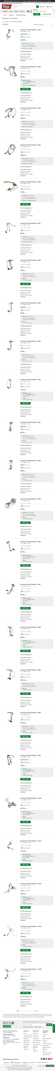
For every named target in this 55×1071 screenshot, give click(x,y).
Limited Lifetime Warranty (25, 54)
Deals (11, 11)
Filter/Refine (5, 24)
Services (16, 11)
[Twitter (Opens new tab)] (44, 1058)
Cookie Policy (20, 1069)
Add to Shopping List (27, 51)
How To (22, 11)
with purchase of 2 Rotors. (27, 1)
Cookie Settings (41, 1065)
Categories (5, 11)
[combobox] (24, 6)
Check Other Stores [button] (32, 46)
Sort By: (36, 24)
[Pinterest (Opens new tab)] (51, 1058)
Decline (52, 1065)
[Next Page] (33, 1011)
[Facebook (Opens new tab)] (42, 1058)
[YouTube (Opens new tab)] (49, 1058)
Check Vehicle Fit (26, 37)
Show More (22, 60)
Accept (47, 1065)
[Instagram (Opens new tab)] (46, 1058)
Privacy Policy (28, 1069)
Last (36, 1010)
